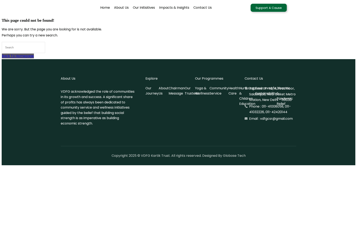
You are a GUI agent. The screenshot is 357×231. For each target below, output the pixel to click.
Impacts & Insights (174, 7)
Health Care (233, 91)
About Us (121, 7)
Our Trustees (192, 91)
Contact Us (202, 7)
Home (105, 7)
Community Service (218, 91)
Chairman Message (177, 91)
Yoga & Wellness (202, 91)
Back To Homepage (18, 56)
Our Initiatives (144, 7)
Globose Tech (234, 155)
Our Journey (152, 91)
